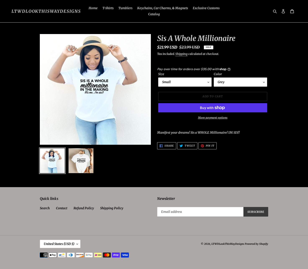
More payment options (213, 117)
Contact (61, 208)
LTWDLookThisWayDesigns (46, 11)
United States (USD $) (59, 244)
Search (45, 208)
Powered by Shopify (256, 243)
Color (218, 74)
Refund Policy (84, 208)
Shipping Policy (111, 208)
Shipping (181, 54)
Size (161, 74)
